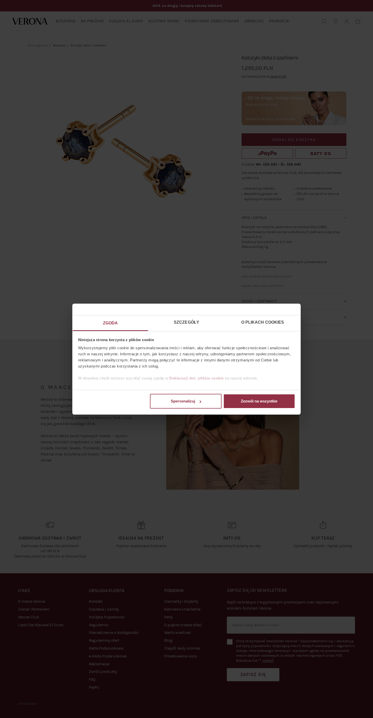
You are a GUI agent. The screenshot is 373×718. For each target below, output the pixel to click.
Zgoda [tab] (110, 323)
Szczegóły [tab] (186, 322)
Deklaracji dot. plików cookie (196, 378)
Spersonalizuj (183, 401)
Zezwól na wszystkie (259, 401)
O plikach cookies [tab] (262, 322)
